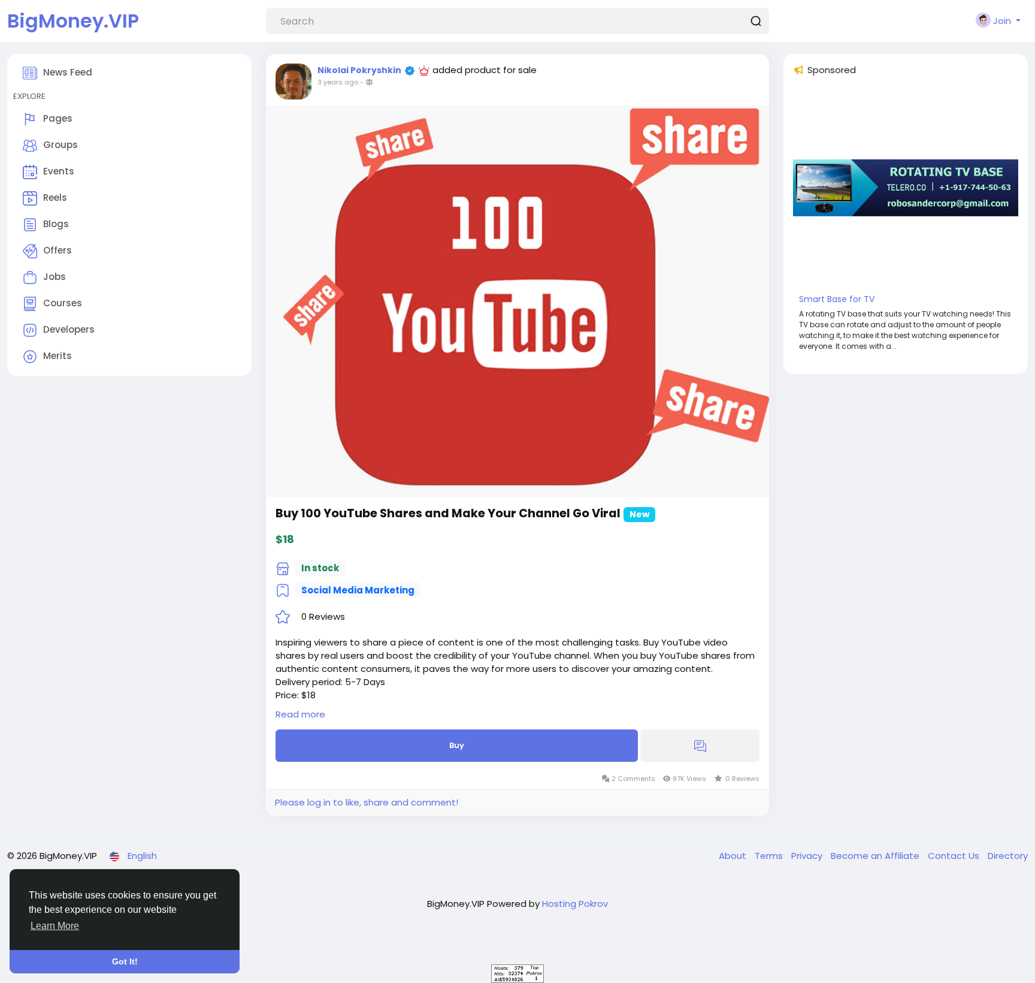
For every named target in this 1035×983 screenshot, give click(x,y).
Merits (57, 355)
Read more (300, 714)
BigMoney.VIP (73, 20)
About (734, 855)
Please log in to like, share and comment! (366, 802)
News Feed (67, 72)
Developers (69, 329)
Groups (60, 144)
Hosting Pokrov (575, 903)
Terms (770, 855)
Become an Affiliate (876, 855)
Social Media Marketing (357, 590)
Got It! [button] (125, 961)
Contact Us (955, 855)
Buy (456, 745)
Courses (62, 303)
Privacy (808, 855)
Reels (55, 197)
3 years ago (337, 82)
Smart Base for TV (836, 299)
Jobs (54, 276)
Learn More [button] (55, 926)
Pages (57, 118)
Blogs (56, 224)
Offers (57, 250)
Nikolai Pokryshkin (359, 70)
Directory (1008, 855)
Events (58, 171)
